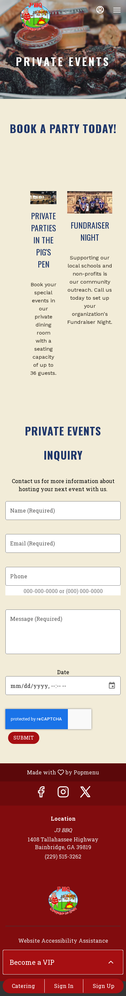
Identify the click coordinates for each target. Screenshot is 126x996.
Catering (23, 985)
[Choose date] (112, 686)
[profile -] (100, 10)
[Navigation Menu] (117, 10)
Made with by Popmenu (52, 772)
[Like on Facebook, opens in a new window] (41, 793)
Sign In (64, 985)
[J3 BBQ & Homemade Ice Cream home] (35, 17)
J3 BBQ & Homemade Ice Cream (63, 901)
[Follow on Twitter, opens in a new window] (85, 793)
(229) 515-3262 (63, 856)
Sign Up (103, 985)
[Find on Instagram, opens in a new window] (63, 793)
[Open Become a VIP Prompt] (111, 962)
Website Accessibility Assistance (63, 940)
